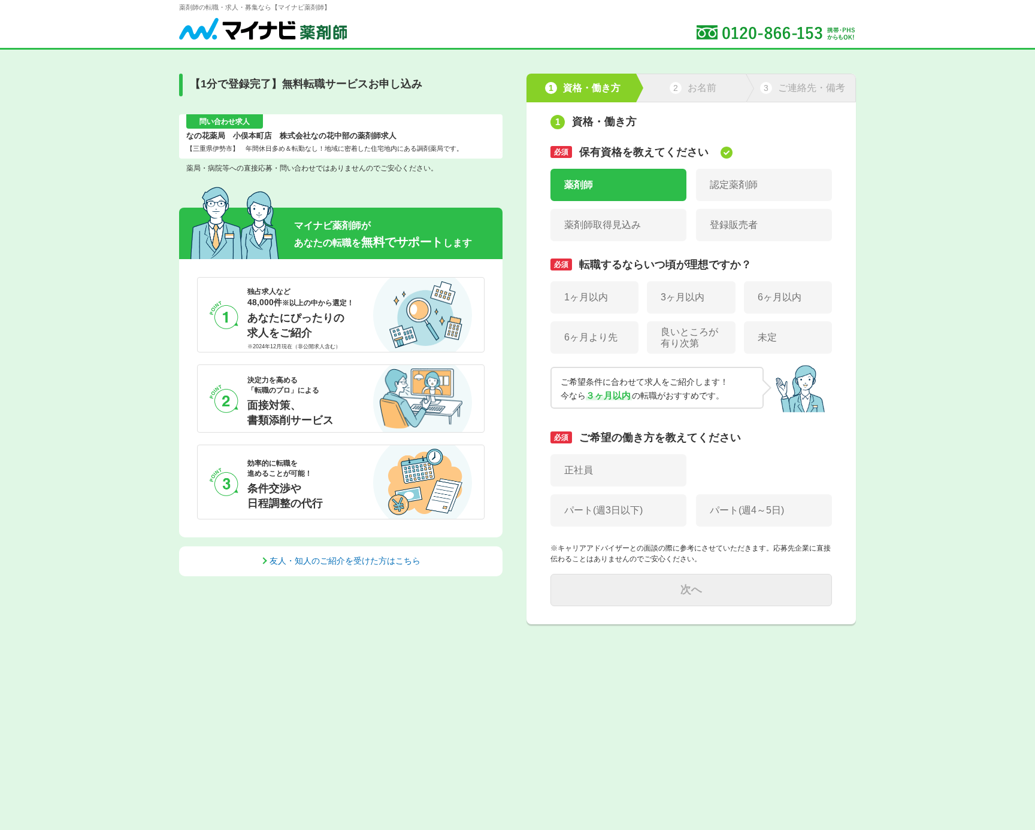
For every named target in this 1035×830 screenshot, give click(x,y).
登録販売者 (734, 225)
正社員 (578, 470)
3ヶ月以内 (682, 297)
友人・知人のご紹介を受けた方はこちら (345, 561)
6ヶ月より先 (591, 337)
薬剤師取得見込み (602, 225)
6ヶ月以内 (779, 297)
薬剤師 (578, 185)
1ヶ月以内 (586, 297)
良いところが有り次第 (689, 337)
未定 (767, 337)
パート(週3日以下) (603, 510)
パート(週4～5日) (747, 510)
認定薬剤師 (734, 185)
